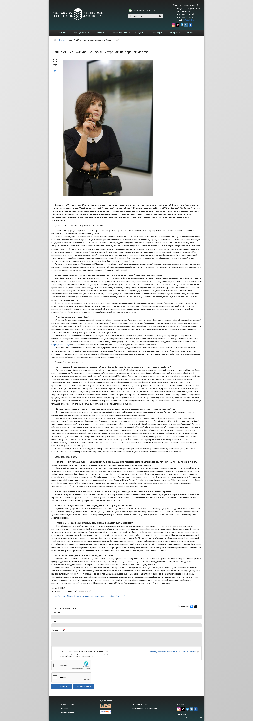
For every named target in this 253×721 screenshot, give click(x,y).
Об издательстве (81, 32)
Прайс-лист (181, 714)
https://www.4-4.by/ (60, 344)
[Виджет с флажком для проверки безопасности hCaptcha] (71, 665)
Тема (53, 621)
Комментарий (58, 630)
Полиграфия (157, 32)
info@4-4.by (188, 20)
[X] (195, 606)
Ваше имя (55, 613)
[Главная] (77, 14)
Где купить (139, 32)
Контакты (190, 32)
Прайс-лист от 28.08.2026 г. (145, 10)
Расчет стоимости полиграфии (144, 708)
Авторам (174, 32)
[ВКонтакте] (191, 606)
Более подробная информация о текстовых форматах (172, 651)
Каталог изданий (119, 32)
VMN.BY (199, 718)
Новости (100, 32)
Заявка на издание (139, 704)
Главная (62, 32)
